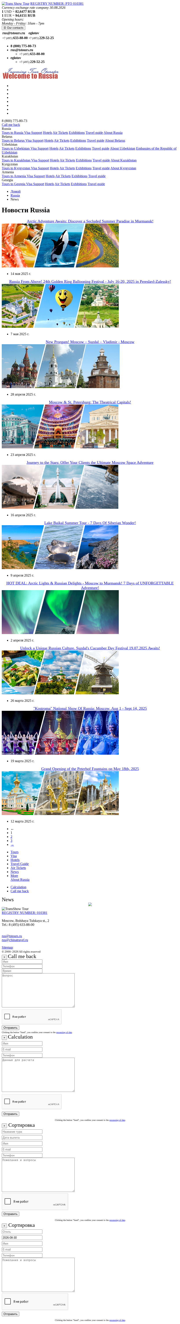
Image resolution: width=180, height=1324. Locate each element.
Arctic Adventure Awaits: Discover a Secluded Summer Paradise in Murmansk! (90, 221)
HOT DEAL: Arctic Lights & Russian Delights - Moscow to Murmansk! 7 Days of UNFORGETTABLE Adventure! (90, 585)
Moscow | (17, 89)
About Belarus (115, 140)
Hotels (47, 132)
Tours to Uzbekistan (16, 148)
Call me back (11, 125)
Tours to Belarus (13, 140)
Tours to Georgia (14, 184)
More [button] (14, 876)
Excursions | (19, 101)
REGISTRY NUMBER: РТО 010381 (57, 3)
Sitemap (7, 947)
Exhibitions (77, 132)
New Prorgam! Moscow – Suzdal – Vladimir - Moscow (90, 342)
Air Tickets (60, 132)
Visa (14, 856)
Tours (14, 852)
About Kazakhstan (124, 160)
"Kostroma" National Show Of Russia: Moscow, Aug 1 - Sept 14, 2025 (90, 708)
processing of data (64, 1032)
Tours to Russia (13, 132)
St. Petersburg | (21, 93)
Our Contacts (20, 113)
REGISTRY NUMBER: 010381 (24, 913)
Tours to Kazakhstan (16, 160)
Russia (15, 195)
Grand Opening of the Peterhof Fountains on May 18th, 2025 (90, 769)
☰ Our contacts (13, 27)
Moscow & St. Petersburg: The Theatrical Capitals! (90, 402)
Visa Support (33, 132)
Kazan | (16, 97)
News (15, 872)
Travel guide (94, 132)
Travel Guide (20, 864)
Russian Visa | (20, 105)
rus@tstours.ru (12, 936)
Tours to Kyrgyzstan (16, 168)
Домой (16, 191)
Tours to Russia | (22, 86)
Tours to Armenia (14, 176)
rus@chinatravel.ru (15, 940)
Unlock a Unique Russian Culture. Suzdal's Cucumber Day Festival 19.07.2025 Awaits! (90, 648)
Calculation (18, 887)
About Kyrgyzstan (123, 168)
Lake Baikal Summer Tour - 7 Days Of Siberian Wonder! (90, 523)
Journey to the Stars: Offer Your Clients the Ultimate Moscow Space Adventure (90, 462)
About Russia (113, 132)
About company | (22, 109)
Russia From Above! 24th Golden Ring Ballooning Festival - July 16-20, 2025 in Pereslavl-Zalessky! (90, 281)
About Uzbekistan (122, 148)
